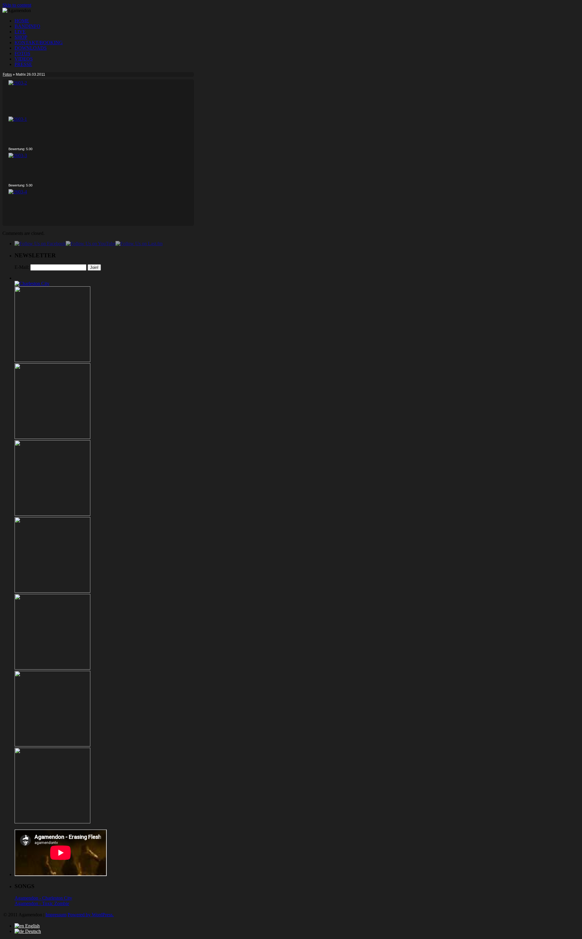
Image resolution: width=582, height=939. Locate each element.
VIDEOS (24, 58)
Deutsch (32, 931)
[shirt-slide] (52, 667)
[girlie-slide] (52, 591)
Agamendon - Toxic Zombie (42, 903)
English (32, 925)
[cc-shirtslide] (52, 514)
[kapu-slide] (52, 360)
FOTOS (22, 53)
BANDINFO (27, 26)
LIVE (20, 31)
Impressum (55, 914)
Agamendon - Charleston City (43, 898)
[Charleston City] (32, 283)
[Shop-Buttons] (52, 744)
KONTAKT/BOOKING (39, 42)
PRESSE (23, 64)
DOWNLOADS (31, 48)
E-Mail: (22, 267)
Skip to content (16, 5)
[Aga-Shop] (52, 821)
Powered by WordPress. (91, 914)
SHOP (21, 37)
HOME (22, 20)
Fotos (7, 74)
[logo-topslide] (52, 437)
